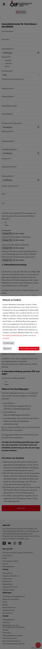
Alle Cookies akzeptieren (29, 349)
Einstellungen (8, 343)
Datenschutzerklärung (13, 335)
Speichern (7, 349)
